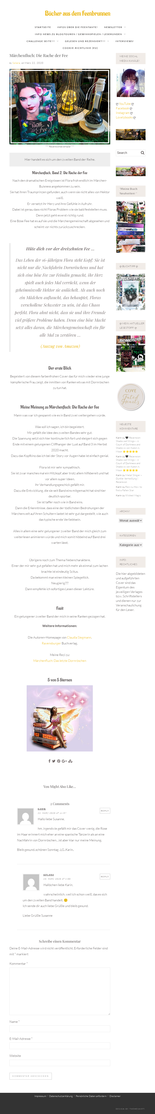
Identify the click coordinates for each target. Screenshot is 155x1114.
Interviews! (124, 41)
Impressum (40, 1096)
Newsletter (113, 27)
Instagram (123, 113)
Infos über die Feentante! (77, 27)
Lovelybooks (124, 117)
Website (15, 1056)
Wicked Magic (133, 495)
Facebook (123, 108)
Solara (16, 62)
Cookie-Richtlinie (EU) (80, 48)
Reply (105, 811)
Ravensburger (51, 643)
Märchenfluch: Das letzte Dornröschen (59, 661)
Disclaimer (115, 1096)
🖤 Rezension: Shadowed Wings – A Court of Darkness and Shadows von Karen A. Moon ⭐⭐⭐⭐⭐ (128, 444)
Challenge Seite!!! (41, 41)
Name (14, 1022)
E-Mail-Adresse (21, 1039)
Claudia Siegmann (79, 637)
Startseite (43, 27)
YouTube (125, 104)
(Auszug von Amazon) (60, 346)
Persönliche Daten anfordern (91, 1096)
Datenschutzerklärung (61, 1096)
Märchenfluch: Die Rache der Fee (38, 55)
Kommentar (18, 963)
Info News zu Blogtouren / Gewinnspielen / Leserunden (78, 34)
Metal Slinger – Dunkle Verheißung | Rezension (129, 478)
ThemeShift (137, 1109)
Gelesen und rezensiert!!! (85, 41)
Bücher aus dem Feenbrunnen (77, 13)
